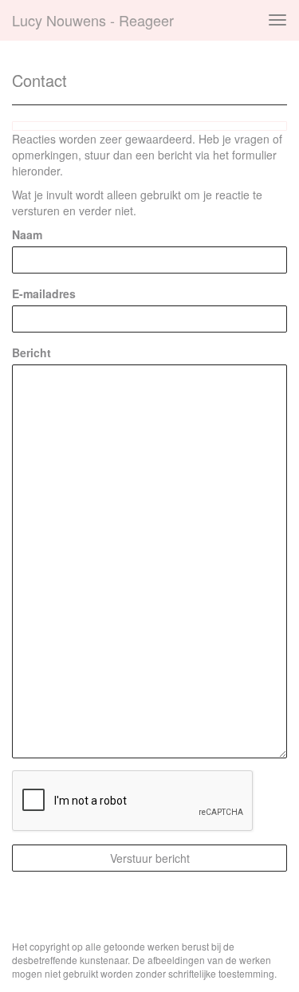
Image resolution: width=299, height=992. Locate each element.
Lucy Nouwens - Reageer (93, 20)
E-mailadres (44, 293)
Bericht (31, 352)
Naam (27, 234)
